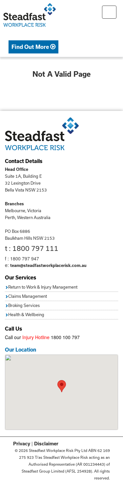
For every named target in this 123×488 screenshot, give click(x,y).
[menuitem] (33, 47)
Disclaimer (46, 443)
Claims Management (27, 296)
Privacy (21, 443)
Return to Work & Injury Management (42, 287)
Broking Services (24, 305)
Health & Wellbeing (26, 314)
